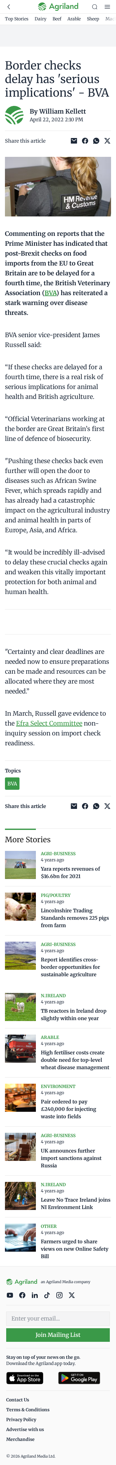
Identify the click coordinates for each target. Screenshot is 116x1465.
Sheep (93, 19)
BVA (50, 293)
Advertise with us (25, 1429)
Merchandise (20, 1439)
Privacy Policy (21, 1419)
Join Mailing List (58, 1334)
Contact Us (17, 1400)
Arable (74, 19)
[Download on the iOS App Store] (29, 1378)
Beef (57, 19)
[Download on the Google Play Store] (84, 1378)
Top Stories (16, 19)
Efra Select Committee (49, 723)
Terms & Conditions (27, 1410)
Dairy (40, 19)
